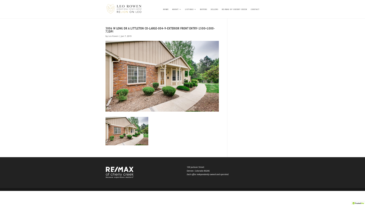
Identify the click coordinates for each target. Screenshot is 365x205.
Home (166, 9)
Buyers (203, 9)
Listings (189, 9)
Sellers (214, 9)
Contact (255, 9)
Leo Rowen (113, 36)
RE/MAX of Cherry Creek (234, 9)
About (175, 9)
